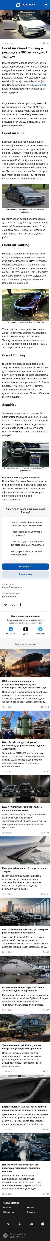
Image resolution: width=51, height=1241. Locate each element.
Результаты (25, 574)
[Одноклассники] (20, 1224)
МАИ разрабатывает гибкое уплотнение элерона (24, 870)
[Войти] (46, 5)
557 (47, 1129)
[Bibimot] (25, 5)
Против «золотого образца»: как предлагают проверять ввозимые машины (21, 1168)
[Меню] (5, 5)
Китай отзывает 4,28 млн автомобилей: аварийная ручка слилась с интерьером (24, 1108)
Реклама (7, 1207)
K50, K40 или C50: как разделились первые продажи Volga (22, 809)
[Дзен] (43, 1224)
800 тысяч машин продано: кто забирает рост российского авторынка (25, 931)
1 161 (46, 894)
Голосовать (25, 567)
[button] (5, 605)
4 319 (46, 707)
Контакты (31, 1207)
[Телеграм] (8, 1224)
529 (47, 1194)
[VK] (31, 1224)
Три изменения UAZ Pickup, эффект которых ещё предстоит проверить (22, 1047)
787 (47, 1010)
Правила (31, 1212)
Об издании (8, 1212)
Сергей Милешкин (12, 587)
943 (47, 952)
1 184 (46, 833)
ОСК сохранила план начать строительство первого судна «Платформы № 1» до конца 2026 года (24, 684)
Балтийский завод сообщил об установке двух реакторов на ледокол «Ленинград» (23, 745)
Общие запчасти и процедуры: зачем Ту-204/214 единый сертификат (23, 989)
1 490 (46, 771)
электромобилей (36, 85)
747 (47, 1071)
